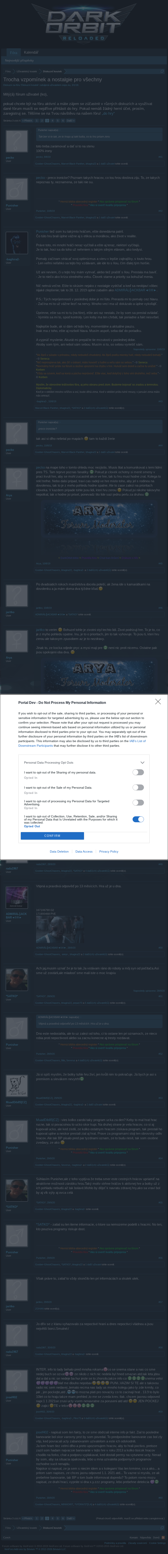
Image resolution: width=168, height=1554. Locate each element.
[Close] (159, 703)
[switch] (138, 772)
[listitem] (84, 762)
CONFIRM (52, 835)
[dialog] (84, 777)
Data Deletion (59, 851)
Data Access (84, 851)
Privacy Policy (108, 851)
